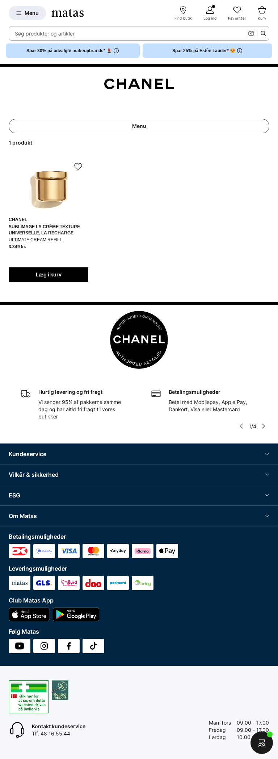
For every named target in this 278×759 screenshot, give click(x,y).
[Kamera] (251, 33)
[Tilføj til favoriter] (78, 166)
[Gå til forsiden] (68, 13)
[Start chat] (261, 742)
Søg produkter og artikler (45, 33)
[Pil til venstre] (241, 426)
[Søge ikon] (263, 33)
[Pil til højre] (263, 426)
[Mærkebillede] (139, 84)
